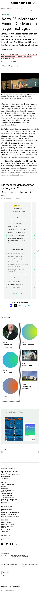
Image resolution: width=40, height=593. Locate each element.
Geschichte (5, 538)
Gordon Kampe (17, 56)
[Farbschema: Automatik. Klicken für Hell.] (33, 2)
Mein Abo (4, 528)
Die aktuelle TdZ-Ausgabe (9, 471)
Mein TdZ (4, 520)
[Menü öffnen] (2, 3)
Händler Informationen (8, 514)
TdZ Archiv (4, 478)
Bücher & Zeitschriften (8, 468)
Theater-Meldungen (7, 490)
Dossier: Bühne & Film (18, 55)
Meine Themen (6, 522)
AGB (10, 586)
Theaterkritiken (16, 53)
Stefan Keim (8, 49)
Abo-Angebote (6, 473)
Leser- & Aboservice (7, 501)
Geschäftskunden (6, 506)
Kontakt (3, 540)
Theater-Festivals (6, 495)
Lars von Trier (32, 55)
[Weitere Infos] (24, 253)
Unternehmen (5, 535)
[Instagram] (2, 544)
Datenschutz (16, 586)
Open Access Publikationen (10, 516)
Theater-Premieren (7, 494)
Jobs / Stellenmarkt (7, 485)
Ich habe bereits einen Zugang (11, 198)
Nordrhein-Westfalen (30, 53)
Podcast (4, 486)
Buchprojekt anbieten (8, 511)
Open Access (5, 476)
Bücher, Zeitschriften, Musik (10, 475)
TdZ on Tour (5, 492)
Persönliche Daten (7, 530)
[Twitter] (7, 544)
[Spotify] (16, 544)
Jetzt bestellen (17, 293)
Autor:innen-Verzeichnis (9, 499)
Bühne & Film (18, 8)
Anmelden (4, 531)
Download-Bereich (7, 526)
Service (3, 482)
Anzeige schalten (7, 509)
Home (3, 8)
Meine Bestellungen (7, 524)
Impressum (4, 586)
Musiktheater (6, 55)
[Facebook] (11, 544)
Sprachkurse (5, 503)
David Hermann (6, 56)
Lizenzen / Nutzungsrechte (10, 513)
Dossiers (9, 8)
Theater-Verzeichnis (7, 497)
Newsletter (5, 488)
